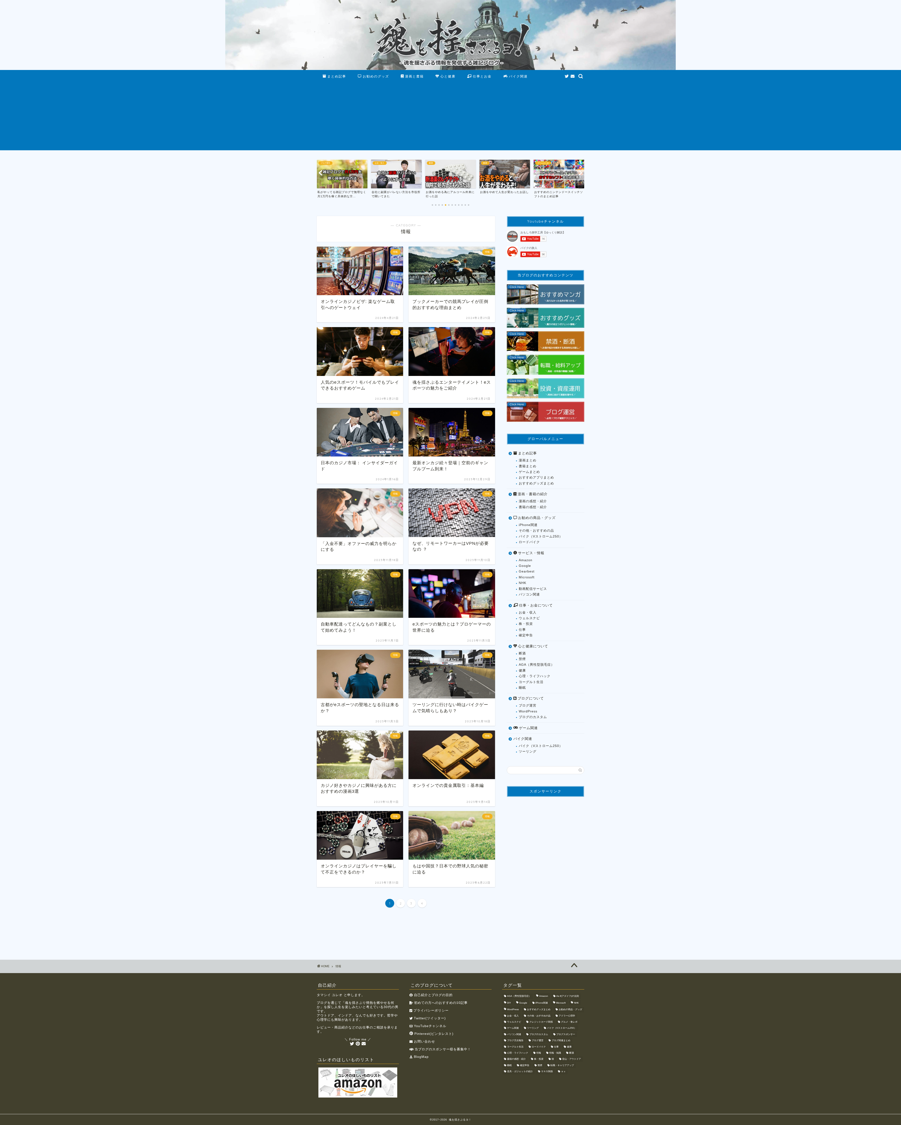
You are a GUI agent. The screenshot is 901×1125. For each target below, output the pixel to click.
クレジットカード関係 (541, 1022)
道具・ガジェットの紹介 (520, 1071)
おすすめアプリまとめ (536, 477)
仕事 (522, 629)
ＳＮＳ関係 (547, 1071)
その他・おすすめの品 (536, 530)
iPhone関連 (528, 525)
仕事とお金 (481, 76)
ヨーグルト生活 (531, 682)
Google (525, 566)
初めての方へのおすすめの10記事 (440, 1003)
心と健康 (447, 76)
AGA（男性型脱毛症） (536, 664)
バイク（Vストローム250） (541, 536)
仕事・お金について (535, 605)
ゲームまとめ (529, 472)
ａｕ (563, 1071)
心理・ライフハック (534, 676)
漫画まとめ (527, 460)
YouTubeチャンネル (429, 1026)
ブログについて (530, 698)
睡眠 (522, 687)
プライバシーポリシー (430, 1010)
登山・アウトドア (571, 1059)
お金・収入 (527, 612)
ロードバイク (529, 542)
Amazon (525, 560)
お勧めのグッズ (375, 76)
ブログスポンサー (565, 1034)
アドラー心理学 (567, 1015)
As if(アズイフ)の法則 (567, 996)
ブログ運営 (527, 705)
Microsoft (526, 577)
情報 (538, 1053)
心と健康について (532, 646)
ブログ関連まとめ (561, 1040)
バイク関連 (518, 76)
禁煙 (522, 659)
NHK (522, 583)
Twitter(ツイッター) (429, 1018)
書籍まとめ (527, 466)
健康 (522, 670)
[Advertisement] (450, 117)
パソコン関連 (529, 594)
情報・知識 (555, 1053)
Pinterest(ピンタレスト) (433, 1034)
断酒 (522, 653)
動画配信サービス (533, 589)
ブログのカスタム (533, 717)
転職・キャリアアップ (562, 1065)
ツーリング (527, 751)
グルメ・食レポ (569, 1022)
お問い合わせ (424, 1041)
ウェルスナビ (529, 618)
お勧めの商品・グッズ (536, 518)
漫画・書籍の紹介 (532, 494)
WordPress (528, 711)
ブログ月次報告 (515, 1040)
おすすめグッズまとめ (536, 483)
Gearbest (526, 571)
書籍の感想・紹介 (533, 507)
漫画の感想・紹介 (533, 501)
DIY (509, 1002)
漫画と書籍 (414, 76)
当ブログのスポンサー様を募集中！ (442, 1049)
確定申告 (526, 635)
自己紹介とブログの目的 (433, 995)
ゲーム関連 (528, 728)
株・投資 (526, 624)
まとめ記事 (336, 76)
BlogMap (421, 1057)
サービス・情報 (530, 553)
